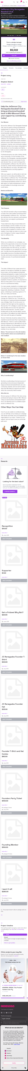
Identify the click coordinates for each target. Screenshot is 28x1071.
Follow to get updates (9, 942)
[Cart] (17, 2)
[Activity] (20, 2)
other (3, 95)
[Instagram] (9, 1013)
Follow (14, 55)
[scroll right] (25, 27)
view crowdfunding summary (14, 61)
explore (16, 956)
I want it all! (7, 889)
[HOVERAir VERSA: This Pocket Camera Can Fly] (13, 970)
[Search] (14, 2)
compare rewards (9, 491)
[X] (4, 1013)
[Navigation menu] (26, 2)
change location (21, 5)
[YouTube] (6, 1013)
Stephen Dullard (7, 13)
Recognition (7, 526)
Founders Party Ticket (12, 798)
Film (3, 89)
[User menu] (23, 2)
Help (13, 929)
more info (3, 84)
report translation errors (14, 1023)
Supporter (6, 570)
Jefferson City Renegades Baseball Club (13, 10)
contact (9, 84)
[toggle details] (24, 997)
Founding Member (10, 845)
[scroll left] (3, 27)
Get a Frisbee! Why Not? (12, 612)
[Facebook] (1, 1013)
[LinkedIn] (11, 1013)
